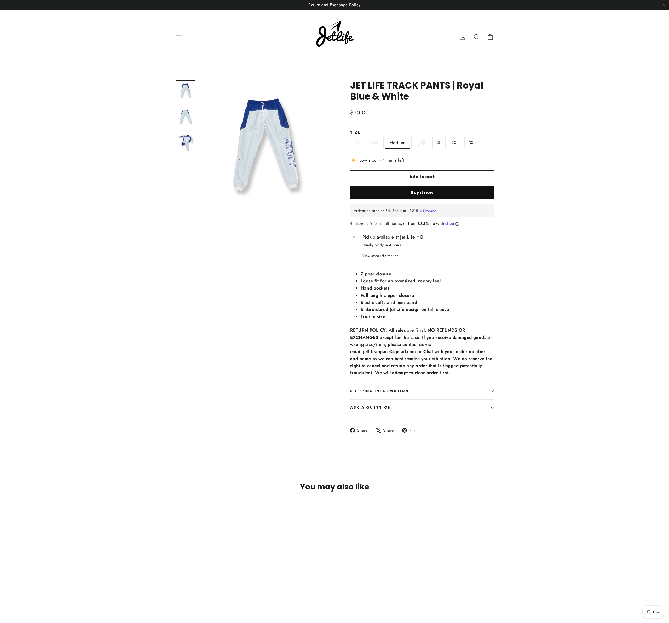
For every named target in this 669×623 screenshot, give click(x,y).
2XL (455, 143)
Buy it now (422, 192)
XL (439, 143)
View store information (380, 255)
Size (355, 132)
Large (421, 143)
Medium (397, 143)
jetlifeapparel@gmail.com (389, 351)
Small (374, 143)
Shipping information (379, 391)
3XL (472, 143)
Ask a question (370, 407)
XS (356, 143)
